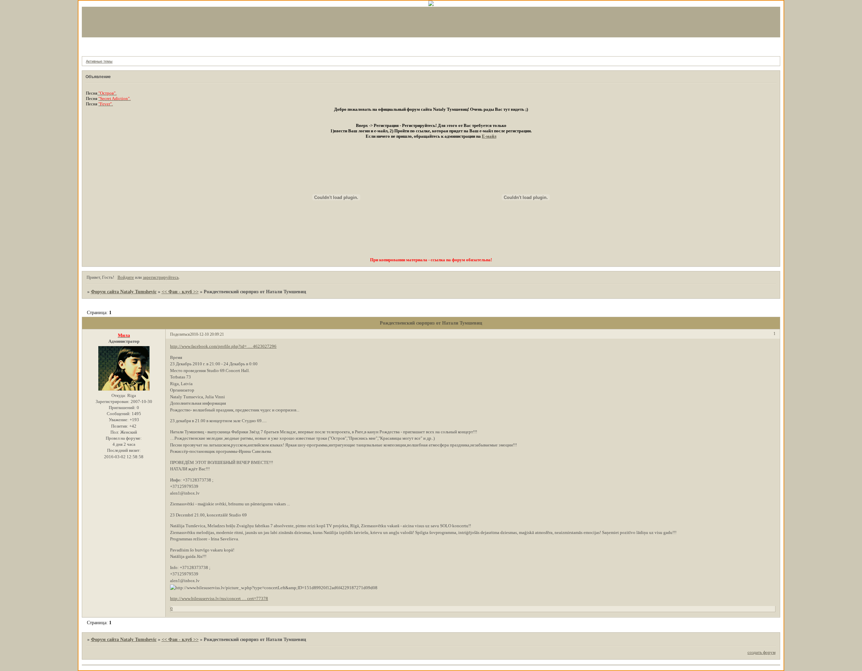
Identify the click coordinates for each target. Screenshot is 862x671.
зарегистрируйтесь (161, 277)
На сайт (123, 45)
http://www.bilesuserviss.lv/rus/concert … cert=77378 (219, 598)
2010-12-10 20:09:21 (207, 334)
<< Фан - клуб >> (180, 291)
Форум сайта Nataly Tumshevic (124, 291)
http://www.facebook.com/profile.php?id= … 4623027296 (223, 346)
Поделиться (180, 334)
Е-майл (489, 136)
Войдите (126, 277)
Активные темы (99, 61)
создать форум (761, 652)
